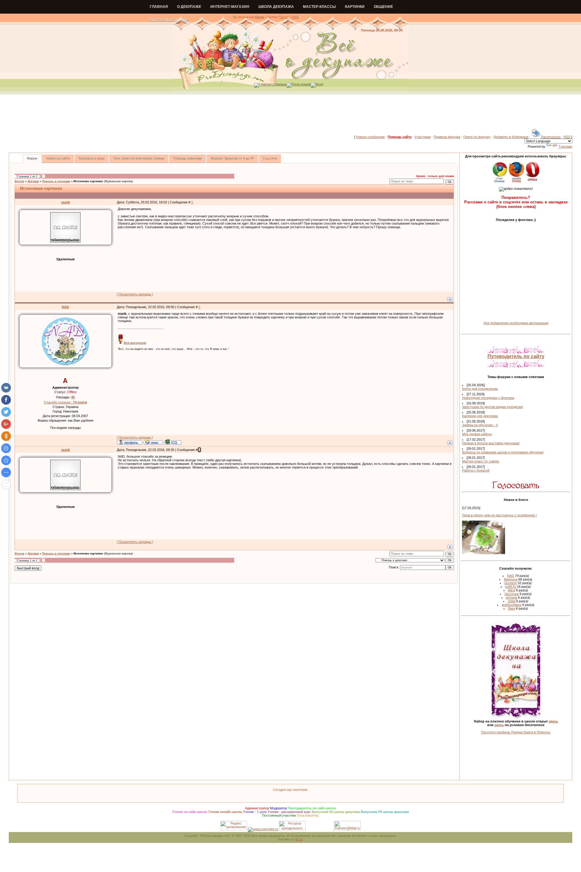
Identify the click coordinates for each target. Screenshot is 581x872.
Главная (159, 7)
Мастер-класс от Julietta (480, 461)
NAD (65, 307)
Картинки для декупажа (480, 416)
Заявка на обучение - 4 (480, 425)
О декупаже (189, 7)
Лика (511, 608)
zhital (511, 601)
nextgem (510, 583)
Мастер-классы (319, 7)
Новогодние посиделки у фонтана (488, 398)
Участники (423, 137)
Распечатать (551, 137)
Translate (565, 146)
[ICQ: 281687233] (173, 442)
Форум (19, 181)
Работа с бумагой (475, 470)
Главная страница (273, 84)
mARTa (510, 586)
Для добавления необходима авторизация (516, 323)
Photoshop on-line (169, 20)
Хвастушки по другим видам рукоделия (492, 407)
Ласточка (511, 594)
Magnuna (510, 579)
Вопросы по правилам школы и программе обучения (502, 452)
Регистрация (301, 84)
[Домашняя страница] (153, 442)
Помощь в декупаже (56, 181)
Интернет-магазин (229, 7)
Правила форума (447, 137)
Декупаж (33, 181)
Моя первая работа (477, 434)
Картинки (355, 7)
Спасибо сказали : (65, 402)
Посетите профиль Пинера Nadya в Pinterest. (516, 732)
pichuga (511, 597)
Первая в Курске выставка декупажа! (491, 443)
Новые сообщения (370, 137)
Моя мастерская (135, 342)
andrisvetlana (511, 605)
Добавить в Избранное (511, 137)
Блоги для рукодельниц (480, 388)
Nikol (511, 590)
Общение (383, 7)
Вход (319, 84)
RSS (295, 17)
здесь (553, 721)
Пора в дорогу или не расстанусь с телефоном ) (499, 515)
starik (65, 202)
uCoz (299, 839)
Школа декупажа (276, 7)
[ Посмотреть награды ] (135, 294)
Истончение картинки (88, 181)
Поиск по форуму (477, 137)
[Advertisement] (290, 114)
